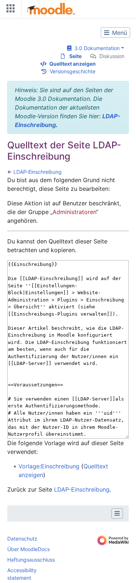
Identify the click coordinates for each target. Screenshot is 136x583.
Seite (75, 56)
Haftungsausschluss (31, 560)
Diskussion (111, 56)
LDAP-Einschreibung (37, 172)
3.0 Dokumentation (95, 48)
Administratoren (74, 211)
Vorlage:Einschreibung (48, 466)
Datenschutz (22, 538)
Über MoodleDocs (28, 549)
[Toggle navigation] (9, 10)
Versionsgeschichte (72, 71)
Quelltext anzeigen (72, 64)
